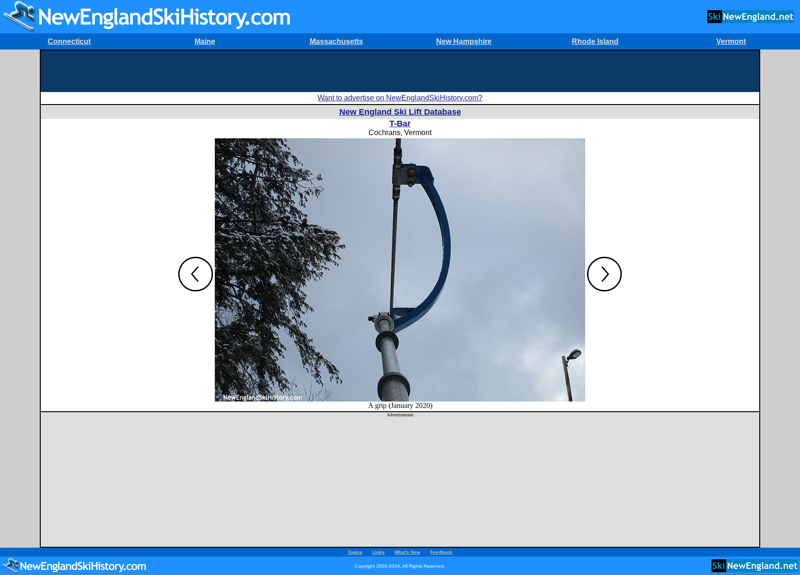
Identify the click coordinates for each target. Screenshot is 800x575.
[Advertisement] (400, 71)
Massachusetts (336, 41)
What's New (407, 552)
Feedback (441, 552)
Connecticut (69, 41)
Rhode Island (595, 41)
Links (378, 552)
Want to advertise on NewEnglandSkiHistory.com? (400, 98)
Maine (204, 41)
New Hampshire (464, 41)
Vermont (731, 41)
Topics (355, 552)
